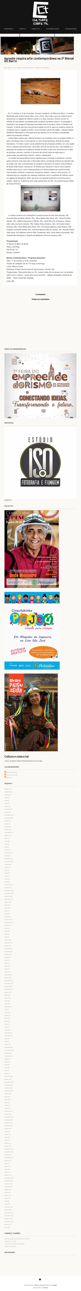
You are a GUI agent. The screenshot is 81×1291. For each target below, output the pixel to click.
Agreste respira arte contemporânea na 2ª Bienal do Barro (39, 60)
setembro (7, 792)
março (6, 806)
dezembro (7, 815)
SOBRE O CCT (36, 29)
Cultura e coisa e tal (16, 756)
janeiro (6, 812)
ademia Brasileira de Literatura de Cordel (16, 1239)
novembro (7, 818)
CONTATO (22, 29)
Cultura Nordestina (10, 1246)
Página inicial (8, 29)
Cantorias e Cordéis (10, 1241)
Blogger (55, 1285)
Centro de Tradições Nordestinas (14, 1244)
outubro (6, 789)
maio (5, 800)
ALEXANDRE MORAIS (52, 29)
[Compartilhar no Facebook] (13, 281)
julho (6, 797)
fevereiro (7, 809)
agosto (6, 795)
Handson (9, 777)
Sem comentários (43, 67)
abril (5, 803)
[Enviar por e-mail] (7, 281)
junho (6, 841)
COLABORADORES (71, 29)
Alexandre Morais (11, 772)
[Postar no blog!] (9, 281)
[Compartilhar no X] (11, 281)
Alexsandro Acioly (11, 775)
